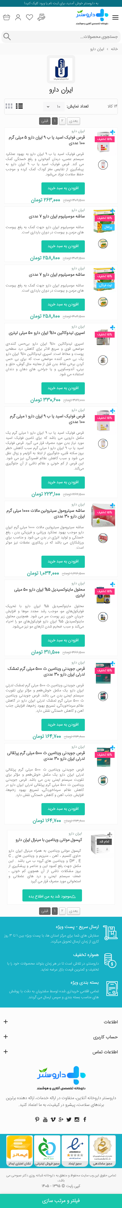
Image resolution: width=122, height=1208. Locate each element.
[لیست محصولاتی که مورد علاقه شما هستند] (29, 17)
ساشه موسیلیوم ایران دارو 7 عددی (57, 216)
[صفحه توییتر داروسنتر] (69, 1119)
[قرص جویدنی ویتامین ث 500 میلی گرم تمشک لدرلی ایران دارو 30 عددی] (103, 696)
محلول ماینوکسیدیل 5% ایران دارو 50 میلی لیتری (49, 592)
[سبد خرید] (6, 17)
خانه (114, 49)
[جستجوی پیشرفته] (6, 37)
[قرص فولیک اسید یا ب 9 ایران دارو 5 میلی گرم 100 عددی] (103, 165)
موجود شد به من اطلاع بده (50, 897)
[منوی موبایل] (115, 17)
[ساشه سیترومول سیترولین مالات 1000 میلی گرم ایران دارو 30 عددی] (103, 538)
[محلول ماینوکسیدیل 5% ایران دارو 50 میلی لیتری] (103, 617)
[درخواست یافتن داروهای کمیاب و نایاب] (41, 17)
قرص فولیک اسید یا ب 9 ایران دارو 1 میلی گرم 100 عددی (47, 419)
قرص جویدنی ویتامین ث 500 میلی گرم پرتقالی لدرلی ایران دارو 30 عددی (46, 756)
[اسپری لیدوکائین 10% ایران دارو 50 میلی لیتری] (103, 360)
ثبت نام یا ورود (48, 3)
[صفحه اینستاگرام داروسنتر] (77, 1119)
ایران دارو (78, 131)
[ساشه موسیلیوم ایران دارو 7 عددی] (103, 244)
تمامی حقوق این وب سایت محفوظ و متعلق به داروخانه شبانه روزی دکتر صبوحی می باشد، (61, 1178)
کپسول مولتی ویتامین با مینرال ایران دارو (49, 840)
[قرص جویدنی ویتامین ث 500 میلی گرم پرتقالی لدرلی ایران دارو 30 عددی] (103, 780)
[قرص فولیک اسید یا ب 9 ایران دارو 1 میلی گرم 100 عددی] (103, 443)
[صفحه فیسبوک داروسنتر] (85, 1119)
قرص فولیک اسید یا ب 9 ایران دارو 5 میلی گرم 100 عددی (47, 140)
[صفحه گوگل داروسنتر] (61, 1119)
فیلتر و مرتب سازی (61, 1201)
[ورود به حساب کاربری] (18, 17)
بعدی (73, 121)
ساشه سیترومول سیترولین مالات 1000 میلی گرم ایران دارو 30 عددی (46, 514)
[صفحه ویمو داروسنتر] (53, 1119)
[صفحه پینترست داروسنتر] (37, 1119)
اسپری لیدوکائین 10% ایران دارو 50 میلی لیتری (47, 333)
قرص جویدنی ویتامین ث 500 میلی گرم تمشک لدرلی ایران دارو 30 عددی (46, 672)
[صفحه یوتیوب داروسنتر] (45, 1119)
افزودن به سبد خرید (63, 188)
